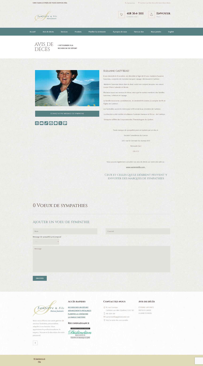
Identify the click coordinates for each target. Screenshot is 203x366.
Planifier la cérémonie (97, 32)
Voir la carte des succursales (117, 320)
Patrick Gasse (145, 310)
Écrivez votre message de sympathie (67, 114)
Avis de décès (48, 32)
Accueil (32, 32)
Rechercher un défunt (78, 307)
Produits (78, 32)
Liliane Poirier (145, 313)
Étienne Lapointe (146, 307)
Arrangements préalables (79, 311)
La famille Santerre (76, 317)
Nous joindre (156, 32)
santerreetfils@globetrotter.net (117, 317)
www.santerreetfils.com (135, 167)
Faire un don (139, 32)
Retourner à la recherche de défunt (67, 46)
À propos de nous (120, 32)
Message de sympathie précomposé (47, 237)
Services (64, 32)
